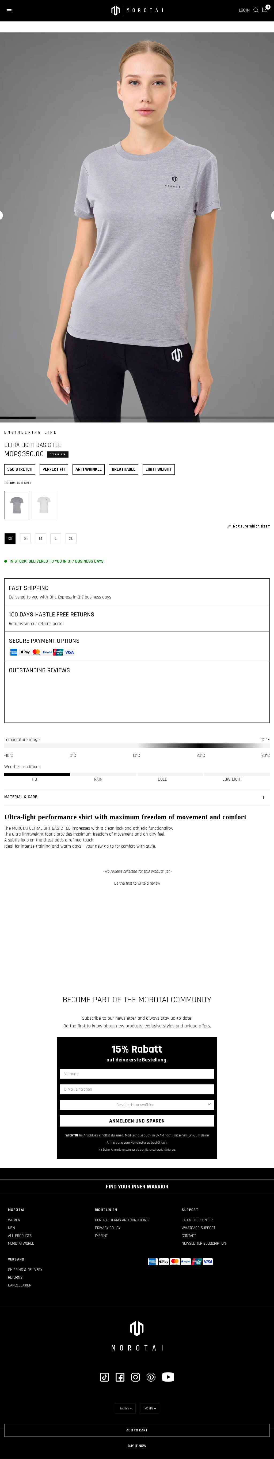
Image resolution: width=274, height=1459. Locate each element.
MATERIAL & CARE (20, 797)
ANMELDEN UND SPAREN (137, 1120)
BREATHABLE (123, 469)
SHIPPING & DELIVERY (25, 1269)
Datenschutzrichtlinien (158, 1150)
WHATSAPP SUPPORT (198, 1227)
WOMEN (14, 1220)
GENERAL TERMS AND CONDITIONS (122, 1220)
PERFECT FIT (54, 469)
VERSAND (16, 1259)
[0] (263, 10)
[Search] (256, 10)
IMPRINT (101, 1235)
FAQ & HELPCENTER (197, 1220)
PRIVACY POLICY (107, 1227)
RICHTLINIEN (106, 1210)
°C (262, 740)
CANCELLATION (20, 1285)
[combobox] (135, 1105)
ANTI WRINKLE (88, 469)
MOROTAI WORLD (21, 1243)
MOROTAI (16, 1210)
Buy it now (137, 1445)
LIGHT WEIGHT (159, 469)
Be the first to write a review (137, 883)
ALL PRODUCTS (20, 1235)
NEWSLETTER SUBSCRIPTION (204, 1243)
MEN (11, 1227)
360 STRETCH (19, 469)
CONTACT (189, 1235)
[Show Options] (209, 1105)
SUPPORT (190, 1210)
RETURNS (15, 1277)
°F (268, 740)
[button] (137, 882)
